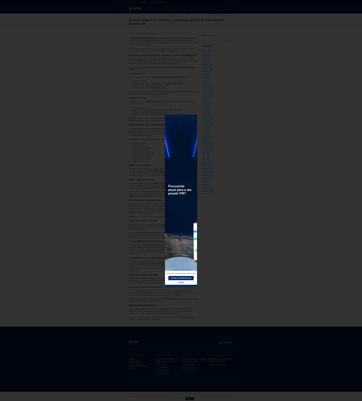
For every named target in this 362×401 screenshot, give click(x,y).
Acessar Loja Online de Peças (181, 278)
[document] (181, 200)
